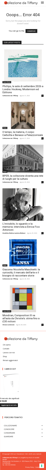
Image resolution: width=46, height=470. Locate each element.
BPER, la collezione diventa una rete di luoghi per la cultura (22, 177)
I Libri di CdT (10, 369)
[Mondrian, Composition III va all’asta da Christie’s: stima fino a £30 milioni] (23, 298)
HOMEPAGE (31, 31)
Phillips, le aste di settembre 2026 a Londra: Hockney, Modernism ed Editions (22, 89)
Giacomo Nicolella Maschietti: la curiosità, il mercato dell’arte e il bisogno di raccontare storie (21, 272)
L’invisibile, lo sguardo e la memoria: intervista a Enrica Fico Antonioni (21, 226)
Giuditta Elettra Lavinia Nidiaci (13, 233)
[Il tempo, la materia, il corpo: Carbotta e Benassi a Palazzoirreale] (23, 115)
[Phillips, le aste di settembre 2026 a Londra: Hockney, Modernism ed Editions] (23, 65)
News (5, 128)
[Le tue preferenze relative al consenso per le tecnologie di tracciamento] (41, 465)
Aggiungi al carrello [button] (9, 405)
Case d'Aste (6, 82)
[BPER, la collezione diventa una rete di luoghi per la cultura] (23, 159)
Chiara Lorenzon (8, 325)
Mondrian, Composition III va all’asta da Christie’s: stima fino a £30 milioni (20, 318)
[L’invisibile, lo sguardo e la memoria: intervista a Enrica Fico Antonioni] (23, 204)
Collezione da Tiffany (10, 95)
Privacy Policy (29, 467)
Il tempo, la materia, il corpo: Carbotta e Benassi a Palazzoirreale (22, 134)
